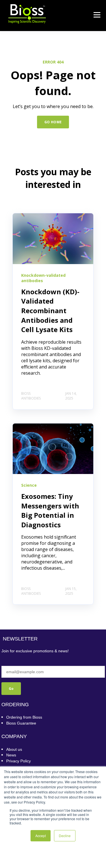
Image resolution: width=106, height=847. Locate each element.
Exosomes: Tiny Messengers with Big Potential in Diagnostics (50, 510)
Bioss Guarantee (21, 723)
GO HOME (53, 122)
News (11, 755)
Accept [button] (40, 835)
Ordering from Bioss (24, 717)
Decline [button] (65, 835)
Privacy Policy (18, 761)
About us (14, 749)
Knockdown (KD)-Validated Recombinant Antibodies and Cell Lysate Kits (50, 310)
